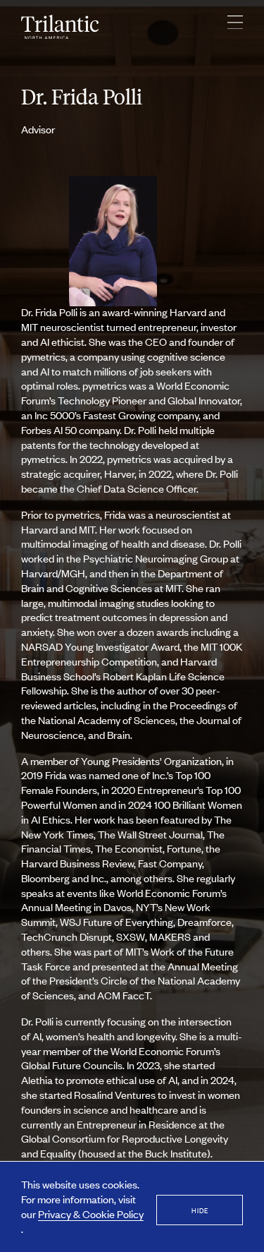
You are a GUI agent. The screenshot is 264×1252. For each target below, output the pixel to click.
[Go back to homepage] (60, 27)
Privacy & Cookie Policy (91, 1213)
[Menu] (235, 27)
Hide (199, 1210)
